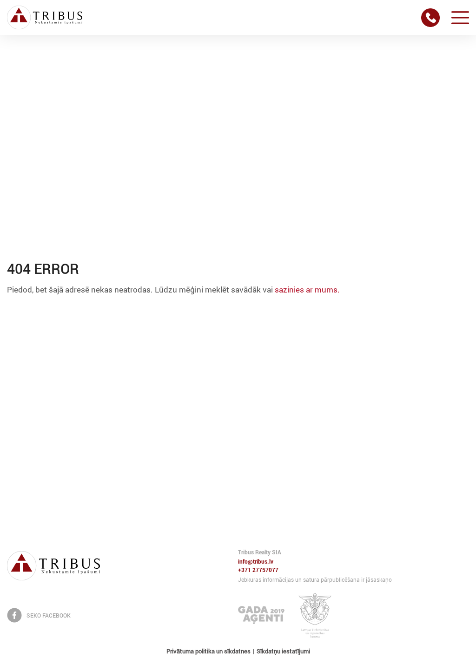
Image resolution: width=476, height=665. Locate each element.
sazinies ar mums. (307, 289)
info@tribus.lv (255, 562)
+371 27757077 (258, 570)
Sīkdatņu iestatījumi (283, 651)
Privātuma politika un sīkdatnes (208, 651)
